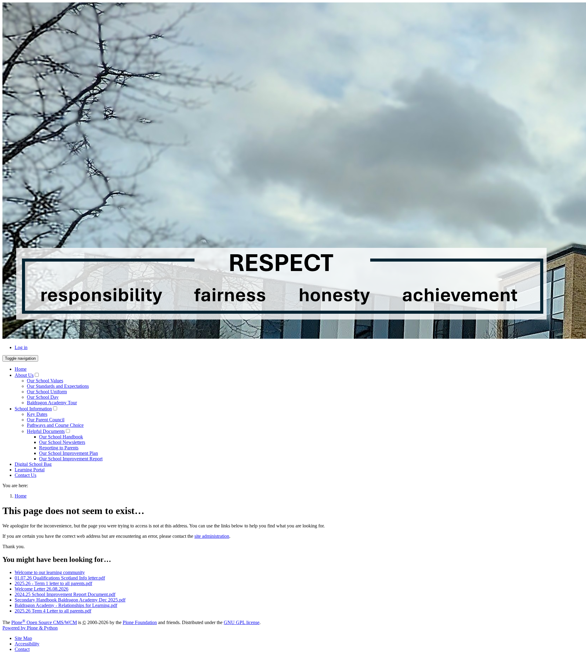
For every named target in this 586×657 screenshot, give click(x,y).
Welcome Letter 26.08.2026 (41, 588)
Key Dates (37, 414)
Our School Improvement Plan (68, 453)
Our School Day (43, 397)
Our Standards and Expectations (58, 386)
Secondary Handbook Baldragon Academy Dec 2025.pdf (70, 599)
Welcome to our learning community (50, 572)
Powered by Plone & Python (30, 627)
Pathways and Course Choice (55, 425)
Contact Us (25, 475)
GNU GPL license (241, 622)
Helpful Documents (46, 431)
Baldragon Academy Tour (52, 402)
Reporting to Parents (58, 447)
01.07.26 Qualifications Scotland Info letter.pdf (60, 577)
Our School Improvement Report (71, 458)
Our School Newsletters (62, 442)
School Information (33, 408)
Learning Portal (30, 469)
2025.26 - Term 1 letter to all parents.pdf (53, 583)
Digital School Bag (33, 464)
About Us (24, 375)
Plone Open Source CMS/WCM (44, 622)
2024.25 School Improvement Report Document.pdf (65, 594)
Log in (21, 347)
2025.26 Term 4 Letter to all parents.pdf (53, 610)
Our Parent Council (45, 419)
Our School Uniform (47, 391)
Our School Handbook (61, 436)
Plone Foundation (140, 622)
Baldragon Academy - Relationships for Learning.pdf (66, 605)
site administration (211, 536)
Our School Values (45, 380)
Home (21, 369)
